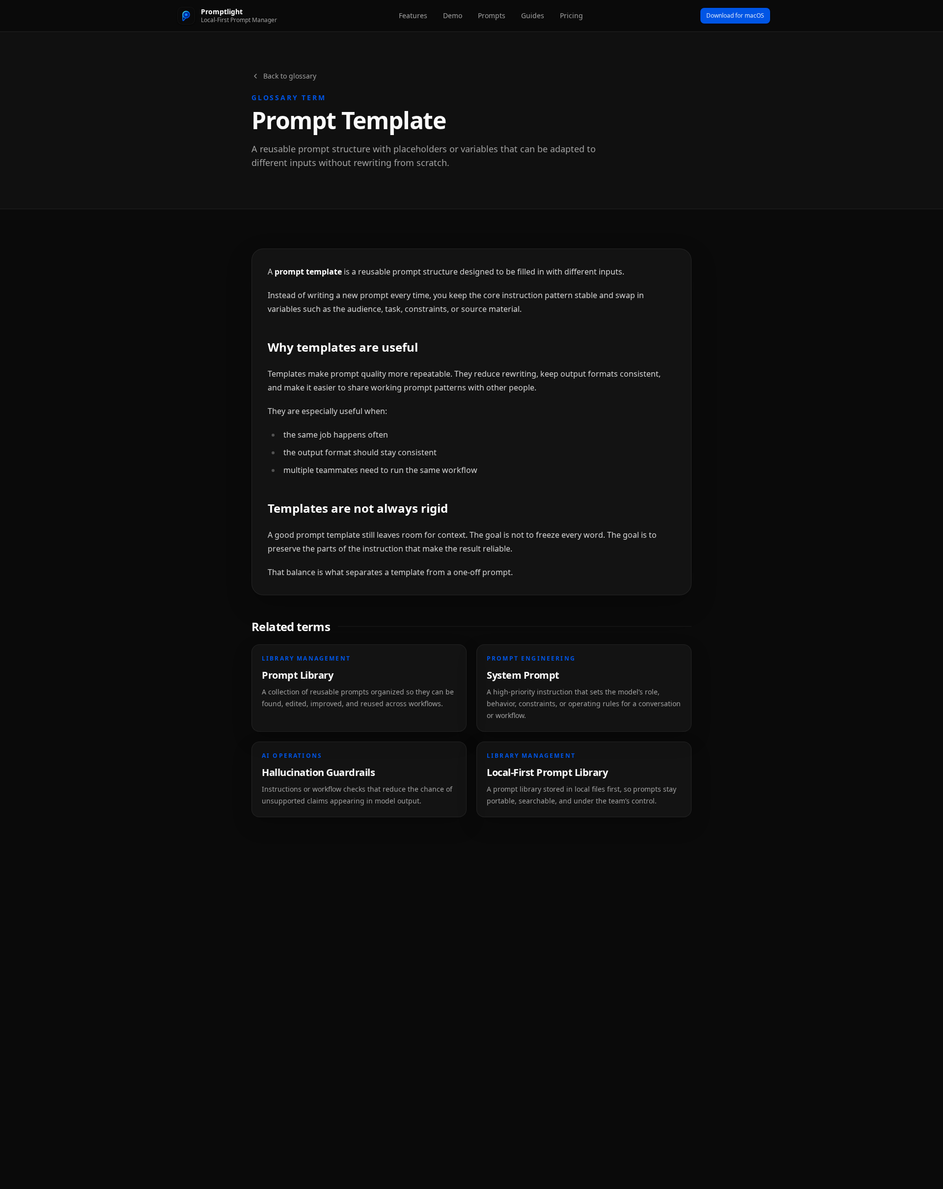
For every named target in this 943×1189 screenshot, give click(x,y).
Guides (532, 15)
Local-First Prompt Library (547, 772)
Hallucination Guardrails (318, 772)
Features (413, 15)
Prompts (491, 15)
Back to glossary (289, 76)
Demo (452, 15)
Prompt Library (297, 675)
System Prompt (523, 675)
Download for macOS (735, 15)
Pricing (571, 15)
